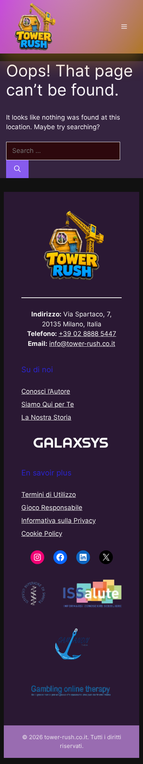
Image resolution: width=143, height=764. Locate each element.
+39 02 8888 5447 (87, 333)
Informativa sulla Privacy (58, 520)
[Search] (17, 169)
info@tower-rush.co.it (82, 343)
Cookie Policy (41, 533)
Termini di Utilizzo (48, 494)
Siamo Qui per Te (47, 404)
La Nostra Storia (46, 417)
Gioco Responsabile (51, 507)
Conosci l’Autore (45, 391)
